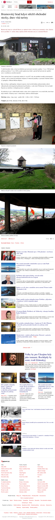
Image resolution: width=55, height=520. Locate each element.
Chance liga (40, 466)
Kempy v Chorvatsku (24, 481)
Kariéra (20, 512)
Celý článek (33, 369)
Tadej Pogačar (22, 472)
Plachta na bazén (18, 500)
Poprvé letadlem (23, 483)
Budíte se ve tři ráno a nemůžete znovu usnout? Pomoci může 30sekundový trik (34, 288)
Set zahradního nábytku (46, 500)
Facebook (6, 512)
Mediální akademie (31, 512)
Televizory (18, 507)
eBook (44, 22)
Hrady (12, 243)
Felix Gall (21, 474)
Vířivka (30, 502)
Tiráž (24, 512)
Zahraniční (18, 279)
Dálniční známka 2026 (43, 483)
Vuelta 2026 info (23, 466)
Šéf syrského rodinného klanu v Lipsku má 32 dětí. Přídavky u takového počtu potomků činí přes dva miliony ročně (34, 324)
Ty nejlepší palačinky (6, 481)
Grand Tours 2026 (23, 476)
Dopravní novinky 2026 (43, 485)
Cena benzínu (42, 495)
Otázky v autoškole (42, 489)
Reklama (16, 512)
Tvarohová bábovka (5, 487)
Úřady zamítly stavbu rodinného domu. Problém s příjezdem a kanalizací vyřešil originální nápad (34, 300)
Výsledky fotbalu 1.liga (43, 468)
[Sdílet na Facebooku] (51, 238)
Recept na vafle (4, 489)
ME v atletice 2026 (42, 472)
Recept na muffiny (5, 483)
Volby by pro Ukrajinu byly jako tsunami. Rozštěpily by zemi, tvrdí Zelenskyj (38, 357)
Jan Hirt (21, 470)
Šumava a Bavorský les (24, 485)
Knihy (17, 314)
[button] (27, 49)
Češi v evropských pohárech (27, 498)
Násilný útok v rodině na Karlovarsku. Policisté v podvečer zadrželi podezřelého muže (33, 336)
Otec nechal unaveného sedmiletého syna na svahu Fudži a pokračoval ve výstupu (32, 264)
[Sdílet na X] (53, 238)
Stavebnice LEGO (26, 505)
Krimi (17, 338)
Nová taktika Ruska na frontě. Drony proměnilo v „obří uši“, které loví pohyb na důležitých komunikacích (27, 388)
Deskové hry (49, 505)
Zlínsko (22, 243)
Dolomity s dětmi (23, 491)
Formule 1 (40, 474)
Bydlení (17, 303)
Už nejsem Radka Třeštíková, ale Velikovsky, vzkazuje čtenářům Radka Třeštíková (35, 312)
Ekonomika (18, 255)
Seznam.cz (50, 2)
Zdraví (17, 291)
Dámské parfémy (35, 505)
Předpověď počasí (26, 495)
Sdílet (49, 22)
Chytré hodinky (25, 507)
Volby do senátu (4, 474)
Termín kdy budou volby (6, 472)
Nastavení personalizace (31, 514)
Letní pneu (42, 505)
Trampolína (25, 500)
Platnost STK (40, 491)
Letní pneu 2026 (41, 481)
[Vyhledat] (29, 2)
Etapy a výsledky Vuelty (24, 468)
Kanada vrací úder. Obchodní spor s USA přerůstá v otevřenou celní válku (34, 252)
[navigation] (2, 2)
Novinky (3, 21)
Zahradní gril (25, 502)
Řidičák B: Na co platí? (43, 487)
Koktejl (17, 267)
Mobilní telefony (17, 505)
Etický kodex (39, 512)
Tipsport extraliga (41, 470)
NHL (39, 476)
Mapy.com (19, 495)
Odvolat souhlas (21, 514)
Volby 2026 (3, 466)
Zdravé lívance (4, 485)
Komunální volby (5, 476)
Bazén (11, 500)
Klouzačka (37, 500)
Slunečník (31, 500)
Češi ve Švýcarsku (23, 487)
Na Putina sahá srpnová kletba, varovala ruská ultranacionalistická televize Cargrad (29, 276)
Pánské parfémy (33, 507)
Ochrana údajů (46, 512)
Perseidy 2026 (35, 495)
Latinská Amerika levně (24, 489)
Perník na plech (4, 491)
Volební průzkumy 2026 (6, 468)
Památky (17, 243)
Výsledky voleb (4, 470)
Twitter (11, 512)
